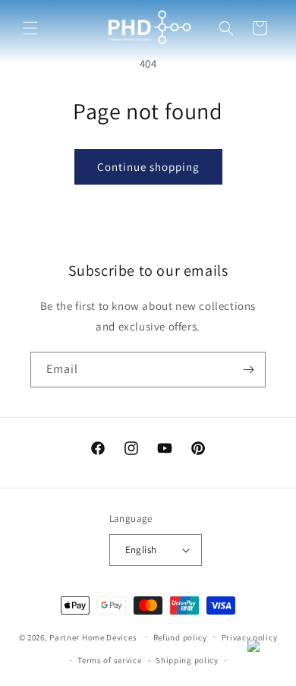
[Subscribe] (248, 369)
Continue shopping (148, 167)
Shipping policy (187, 660)
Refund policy (180, 637)
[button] (30, 28)
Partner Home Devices (93, 636)
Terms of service (109, 660)
